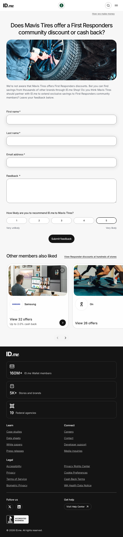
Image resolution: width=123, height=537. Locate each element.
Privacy (10, 472)
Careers (69, 431)
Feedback (13, 175)
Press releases (15, 450)
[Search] (108, 5)
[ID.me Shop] (10, 5)
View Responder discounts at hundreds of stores (90, 256)
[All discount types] (61, 5)
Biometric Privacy (16, 485)
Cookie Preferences (75, 472)
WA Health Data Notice (77, 485)
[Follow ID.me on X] (9, 506)
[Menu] (116, 5)
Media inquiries (73, 450)
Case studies (14, 431)
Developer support (75, 444)
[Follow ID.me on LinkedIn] (19, 506)
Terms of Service (16, 479)
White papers (14, 444)
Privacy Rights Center (77, 466)
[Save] (62, 270)
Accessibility (13, 466)
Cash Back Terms (74, 479)
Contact (68, 438)
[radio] (16, 220)
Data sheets (13, 438)
